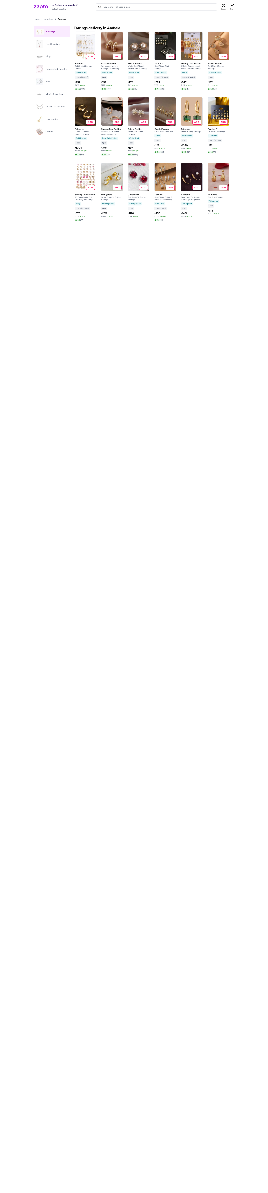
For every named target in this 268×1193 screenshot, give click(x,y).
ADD (90, 56)
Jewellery (48, 19)
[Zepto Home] (41, 7)
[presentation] (42, 19)
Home (37, 19)
